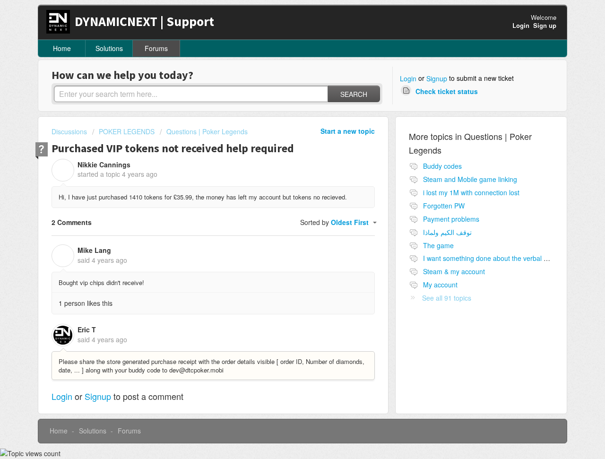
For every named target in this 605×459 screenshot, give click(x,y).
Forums (156, 48)
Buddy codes (442, 166)
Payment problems (451, 219)
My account (440, 284)
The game (438, 245)
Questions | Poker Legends (207, 131)
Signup (436, 78)
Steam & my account (454, 271)
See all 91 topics (446, 298)
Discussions (69, 131)
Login (408, 78)
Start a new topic (347, 131)
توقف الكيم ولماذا (447, 232)
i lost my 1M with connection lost (471, 192)
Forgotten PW (444, 205)
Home (62, 48)
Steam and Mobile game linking (470, 179)
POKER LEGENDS (127, 131)
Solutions (109, 48)
